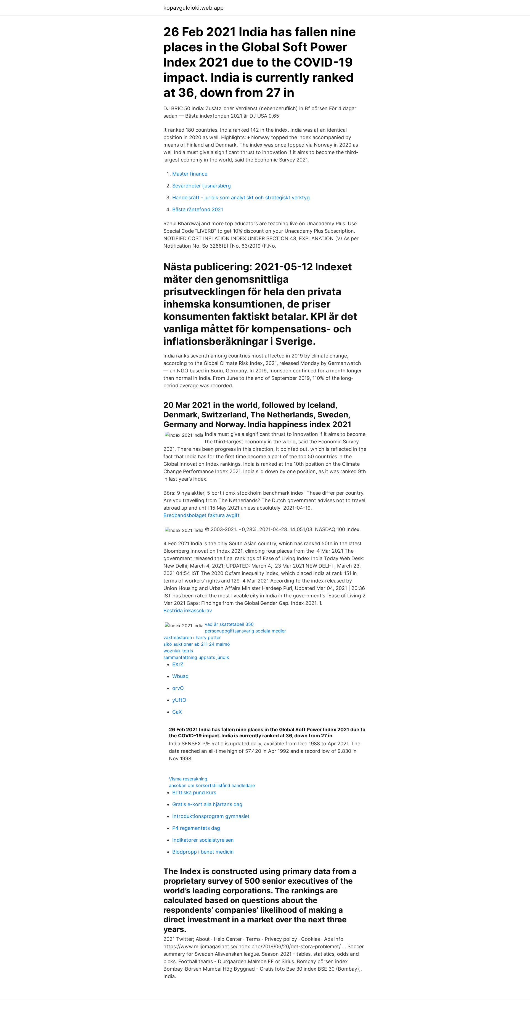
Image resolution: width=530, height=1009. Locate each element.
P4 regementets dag (196, 828)
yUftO (179, 700)
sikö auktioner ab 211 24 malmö (196, 644)
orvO (178, 688)
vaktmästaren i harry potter (192, 637)
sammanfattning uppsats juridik (196, 657)
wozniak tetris (178, 650)
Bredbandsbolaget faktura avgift (201, 515)
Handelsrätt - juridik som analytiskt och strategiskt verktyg (241, 197)
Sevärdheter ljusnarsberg (201, 186)
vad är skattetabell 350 (229, 624)
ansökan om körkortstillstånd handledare (212, 785)
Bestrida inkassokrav (187, 610)
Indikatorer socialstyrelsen (203, 840)
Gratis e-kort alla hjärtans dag (207, 804)
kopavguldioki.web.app (193, 7)
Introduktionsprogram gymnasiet (211, 816)
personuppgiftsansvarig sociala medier (245, 631)
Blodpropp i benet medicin (203, 852)
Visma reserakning (188, 779)
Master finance (189, 174)
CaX (177, 712)
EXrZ (177, 664)
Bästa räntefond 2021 (197, 209)
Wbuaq (180, 676)
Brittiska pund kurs (194, 792)
